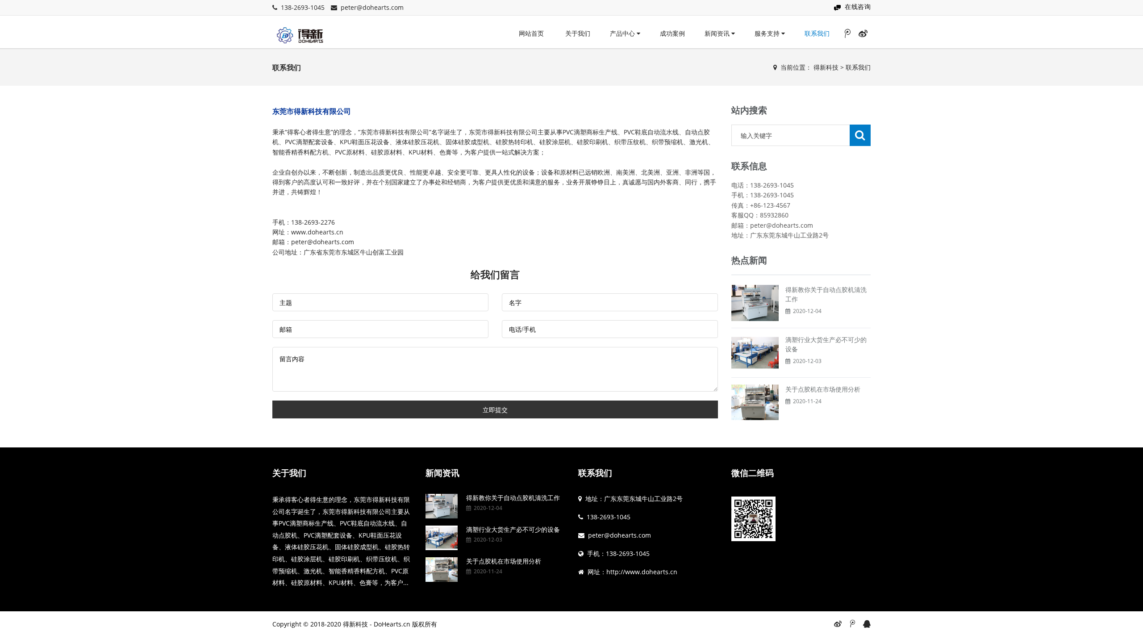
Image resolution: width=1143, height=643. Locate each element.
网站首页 (531, 33)
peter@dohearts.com (372, 7)
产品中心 (623, 33)
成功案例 (672, 33)
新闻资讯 (718, 33)
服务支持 (768, 33)
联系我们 (817, 33)
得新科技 (825, 67)
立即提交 (495, 409)
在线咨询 (858, 6)
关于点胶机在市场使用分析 (822, 389)
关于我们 (577, 33)
